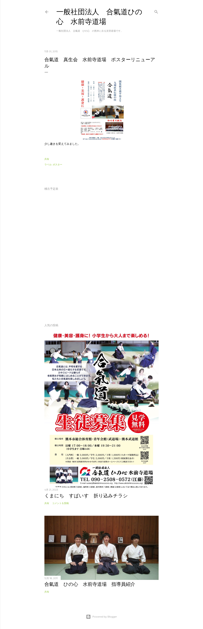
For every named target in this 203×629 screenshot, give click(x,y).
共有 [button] (46, 158)
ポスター (57, 164)
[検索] (156, 11)
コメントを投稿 (60, 503)
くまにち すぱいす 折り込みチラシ (86, 496)
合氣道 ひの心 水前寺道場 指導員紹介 (89, 584)
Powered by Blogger (104, 616)
